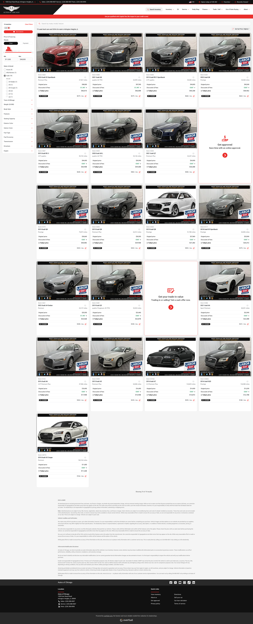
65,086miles (137, 384)
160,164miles (82, 460)
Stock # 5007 (41, 151)
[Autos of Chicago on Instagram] (183, 582)
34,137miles (83, 308)
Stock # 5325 (96, 151)
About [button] (246, 9)
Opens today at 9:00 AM (209, 2)
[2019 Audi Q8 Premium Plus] (117, 204)
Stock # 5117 (204, 227)
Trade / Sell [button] (216, 9)
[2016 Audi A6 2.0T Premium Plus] (62, 356)
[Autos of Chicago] (11, 9)
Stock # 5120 (41, 379)
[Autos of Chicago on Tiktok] (188, 582)
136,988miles (245, 384)
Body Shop (195, 9)
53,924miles (137, 308)
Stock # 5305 (96, 379)
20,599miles (137, 80)
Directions (177, 594)
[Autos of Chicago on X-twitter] (174, 582)
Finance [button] (205, 9)
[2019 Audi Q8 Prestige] (62, 204)
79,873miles (83, 232)
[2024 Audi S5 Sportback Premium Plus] (62, 52)
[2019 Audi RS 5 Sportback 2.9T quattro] (171, 52)
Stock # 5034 (150, 151)
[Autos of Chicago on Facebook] (170, 582)
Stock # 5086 (204, 303)
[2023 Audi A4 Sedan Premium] (62, 280)
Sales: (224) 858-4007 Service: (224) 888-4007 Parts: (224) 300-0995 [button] (64, 2)
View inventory (156, 594)
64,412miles (137, 232)
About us (154, 597)
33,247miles (191, 156)
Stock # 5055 (96, 227)
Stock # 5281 (96, 303)
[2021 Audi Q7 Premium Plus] (171, 128)
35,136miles (137, 156)
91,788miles (191, 232)
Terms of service (179, 604)
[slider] (4, 52)
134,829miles (190, 384)
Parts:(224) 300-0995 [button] (68, 606)
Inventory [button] (169, 9)
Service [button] (184, 9)
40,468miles (245, 80)
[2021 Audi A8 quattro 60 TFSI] (117, 52)
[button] (20, 2)
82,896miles (245, 232)
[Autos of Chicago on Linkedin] (193, 582)
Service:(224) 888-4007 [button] (68, 604)
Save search (19, 32)
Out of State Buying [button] (232, 9)
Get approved (155, 600)
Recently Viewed (242, 2)
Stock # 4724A (150, 379)
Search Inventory (155, 9)
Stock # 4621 (41, 303)
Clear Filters (29, 24)
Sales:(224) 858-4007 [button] (68, 601)
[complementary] (247, 618)
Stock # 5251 (204, 75)
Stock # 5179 (41, 227)
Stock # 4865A (204, 379)
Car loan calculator (180, 600)
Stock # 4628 (41, 75)
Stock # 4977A (42, 455)
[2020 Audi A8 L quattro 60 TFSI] (117, 128)
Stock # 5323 (150, 227)
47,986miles (83, 384)
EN (193, 2)
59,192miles (83, 156)
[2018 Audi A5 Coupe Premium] (62, 432)
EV (178, 9)
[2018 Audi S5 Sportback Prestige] (225, 204)
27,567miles (83, 80)
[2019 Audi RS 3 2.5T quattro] (62, 128)
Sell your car (178, 597)
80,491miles (245, 308)
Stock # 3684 (96, 75)
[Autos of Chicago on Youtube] (179, 582)
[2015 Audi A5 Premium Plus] (117, 356)
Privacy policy (155, 604)
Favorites (227, 2)
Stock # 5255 (150, 75)
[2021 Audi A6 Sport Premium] (225, 280)
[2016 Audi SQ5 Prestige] (225, 356)
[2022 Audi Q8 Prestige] (225, 52)
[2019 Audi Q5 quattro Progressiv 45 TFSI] (117, 280)
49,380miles (191, 80)
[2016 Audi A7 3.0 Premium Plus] (171, 356)
